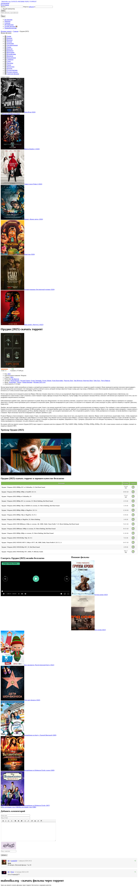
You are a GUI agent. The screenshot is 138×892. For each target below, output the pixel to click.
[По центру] (18, 821)
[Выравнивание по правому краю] (21, 821)
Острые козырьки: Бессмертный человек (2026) (39, 289)
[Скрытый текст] (32, 821)
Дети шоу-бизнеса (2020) (32, 700)
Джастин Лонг (68, 380)
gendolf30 (14, 861)
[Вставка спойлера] (41, 821)
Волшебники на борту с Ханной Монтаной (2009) (40, 735)
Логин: (3, 7)
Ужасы (19, 382)
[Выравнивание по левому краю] (15, 821)
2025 (9, 374)
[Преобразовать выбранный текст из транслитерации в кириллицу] (38, 821)
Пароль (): (29, 7)
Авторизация (5, 3)
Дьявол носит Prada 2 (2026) (33, 184)
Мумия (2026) (15, 114)
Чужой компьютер (9, 9)
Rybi (12, 872)
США (12, 377)
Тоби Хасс (97, 380)
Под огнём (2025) (100, 630)
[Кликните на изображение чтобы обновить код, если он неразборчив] (8, 849)
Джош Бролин (14, 380)
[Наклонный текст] (5, 821)
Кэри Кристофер (57, 380)
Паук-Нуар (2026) (29, 112)
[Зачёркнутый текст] (11, 821)
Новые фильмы (27, 382)
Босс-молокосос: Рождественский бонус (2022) (39, 665)
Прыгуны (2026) (29, 254)
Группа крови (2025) (101, 594)
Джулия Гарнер (25, 380)
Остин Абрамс (47, 380)
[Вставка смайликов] (25, 821)
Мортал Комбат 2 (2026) (32, 149)
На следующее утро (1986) (27, 807)
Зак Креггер (15, 379)
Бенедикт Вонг (88, 380)
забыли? (31, 7)
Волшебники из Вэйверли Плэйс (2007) (37, 805)
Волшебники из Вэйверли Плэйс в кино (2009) (39, 770)
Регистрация (5, 5)
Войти (3, 10)
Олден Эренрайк (36, 380)
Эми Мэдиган (78, 380)
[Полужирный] (3, 821)
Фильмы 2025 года (39, 382)
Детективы (12, 382)
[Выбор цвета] (28, 821)
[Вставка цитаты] (35, 821)
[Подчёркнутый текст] (8, 821)
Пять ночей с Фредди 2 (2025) (33, 324)
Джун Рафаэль (105, 380)
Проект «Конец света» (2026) (33, 219)
